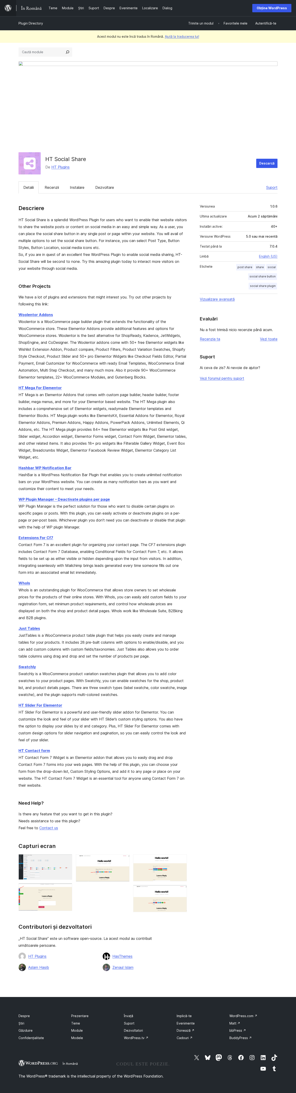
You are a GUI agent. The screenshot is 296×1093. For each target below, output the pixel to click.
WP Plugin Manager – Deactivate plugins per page (64, 499)
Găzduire (25, 1030)
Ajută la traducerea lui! (182, 36)
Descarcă (266, 163)
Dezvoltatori (133, 1030)
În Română (70, 1063)
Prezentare (80, 1016)
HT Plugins (60, 167)
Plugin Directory (30, 23)
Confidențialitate (31, 1038)
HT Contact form (34, 750)
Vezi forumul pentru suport (222, 378)
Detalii (28, 187)
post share (244, 267)
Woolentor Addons (35, 314)
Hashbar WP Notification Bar (44, 468)
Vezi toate (269, 339)
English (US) (268, 256)
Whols (24, 583)
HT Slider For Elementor (40, 705)
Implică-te (184, 1016)
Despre (24, 1016)
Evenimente (186, 1023)
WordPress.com (243, 1016)
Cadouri (185, 1038)
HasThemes (122, 956)
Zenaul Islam (122, 967)
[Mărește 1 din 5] (66, 860)
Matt (234, 1023)
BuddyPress (240, 1038)
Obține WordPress (272, 8)
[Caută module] (67, 52)
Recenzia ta (210, 339)
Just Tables (29, 628)
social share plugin (263, 286)
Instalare (77, 187)
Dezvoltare (104, 187)
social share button (263, 276)
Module (77, 1030)
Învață (128, 1016)
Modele (77, 1038)
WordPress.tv (136, 1038)
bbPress (237, 1030)
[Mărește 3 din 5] (123, 860)
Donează (185, 1030)
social (272, 267)
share (260, 267)
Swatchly (27, 666)
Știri (21, 1023)
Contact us (48, 828)
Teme (75, 1023)
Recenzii (52, 187)
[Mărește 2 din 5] (66, 889)
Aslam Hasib (38, 967)
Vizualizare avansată (217, 299)
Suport (272, 187)
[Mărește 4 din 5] (180, 860)
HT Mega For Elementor (40, 387)
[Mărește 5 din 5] (180, 891)
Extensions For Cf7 (35, 537)
